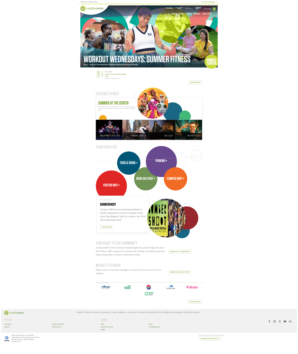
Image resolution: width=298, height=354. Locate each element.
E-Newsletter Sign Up (209, 338)
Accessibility (154, 327)
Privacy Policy (107, 327)
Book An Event (58, 324)
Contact (8, 324)
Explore (174, 13)
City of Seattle (7, 339)
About (189, 13)
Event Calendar (207, 9)
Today (98, 74)
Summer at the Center (113, 103)
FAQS (151, 324)
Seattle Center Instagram (274, 321)
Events (182, 13)
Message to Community (180, 251)
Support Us (56, 327)
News (103, 330)
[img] (109, 130)
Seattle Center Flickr (290, 321)
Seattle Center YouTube (285, 321)
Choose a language (208, 2)
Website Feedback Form (179, 272)
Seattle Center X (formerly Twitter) (280, 321)
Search (214, 9)
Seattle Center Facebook (269, 321)
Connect (197, 13)
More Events (195, 82)
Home (92, 8)
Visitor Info (206, 13)
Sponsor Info (195, 302)
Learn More (107, 227)
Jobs (102, 324)
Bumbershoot (108, 204)
